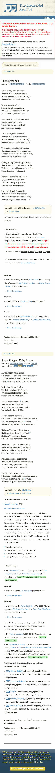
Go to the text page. (14, 595)
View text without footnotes (14, 508)
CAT (15, 366)
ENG (24, 366)
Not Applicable (26, 591)
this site (38, 762)
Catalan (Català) (16, 671)
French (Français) (17, 699)
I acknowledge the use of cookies (27, 768)
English (13, 692)
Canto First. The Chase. (41, 609)
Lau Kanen (40, 237)
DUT (20, 366)
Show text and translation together (20, 65)
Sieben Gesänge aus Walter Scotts (30, 647)
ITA (32, 366)
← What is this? (37, 208)
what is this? (26, 490)
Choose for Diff (9, 354)
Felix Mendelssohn (16, 634)
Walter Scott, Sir (27, 606)
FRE (28, 366)
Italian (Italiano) (16, 706)
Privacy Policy (31, 759)
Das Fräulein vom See (26, 283)
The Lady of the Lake (20, 609)
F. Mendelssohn (13, 493)
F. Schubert (26, 493)
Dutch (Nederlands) (18, 681)
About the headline (11, 504)
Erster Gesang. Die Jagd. (31, 574)
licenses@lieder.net (8, 44)
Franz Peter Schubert (17, 644)
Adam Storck (13, 570)
